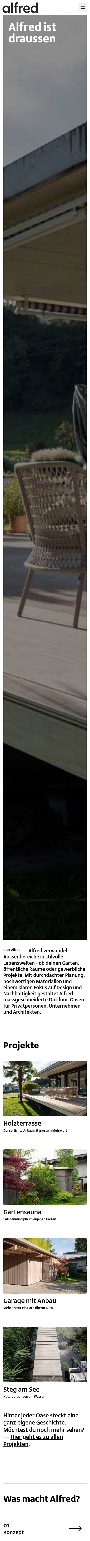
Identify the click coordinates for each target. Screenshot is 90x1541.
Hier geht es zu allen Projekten (33, 1440)
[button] (82, 7)
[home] (20, 7)
